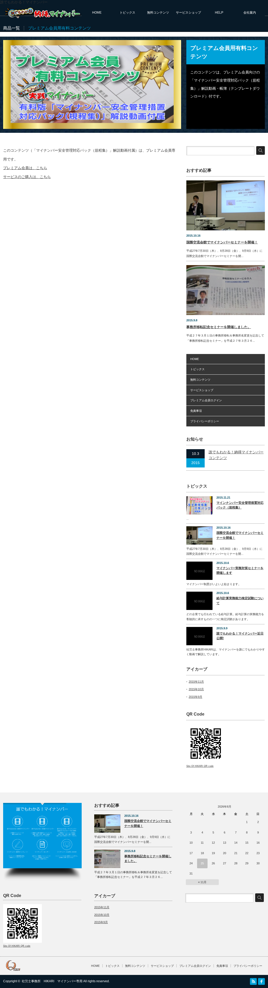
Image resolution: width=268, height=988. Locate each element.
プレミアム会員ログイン (206, 400)
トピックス (127, 12)
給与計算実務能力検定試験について (240, 600)
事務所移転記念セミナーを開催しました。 (218, 327)
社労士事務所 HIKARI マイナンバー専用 (52, 981)
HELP (219, 12)
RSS (253, 981)
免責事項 (196, 410)
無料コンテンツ (158, 12)
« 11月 (202, 882)
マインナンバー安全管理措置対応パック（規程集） (240, 505)
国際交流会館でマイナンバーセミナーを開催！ (222, 242)
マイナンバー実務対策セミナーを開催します (240, 570)
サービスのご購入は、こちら (27, 177)
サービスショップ (188, 12)
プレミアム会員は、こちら (25, 168)
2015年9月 (195, 696)
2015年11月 (196, 681)
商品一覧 (11, 28)
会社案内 (249, 12)
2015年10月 (196, 689)
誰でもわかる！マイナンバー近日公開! (240, 636)
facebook (261, 981)
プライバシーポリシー (204, 421)
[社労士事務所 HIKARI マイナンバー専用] (43, 17)
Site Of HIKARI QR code (200, 766)
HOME (97, 12)
